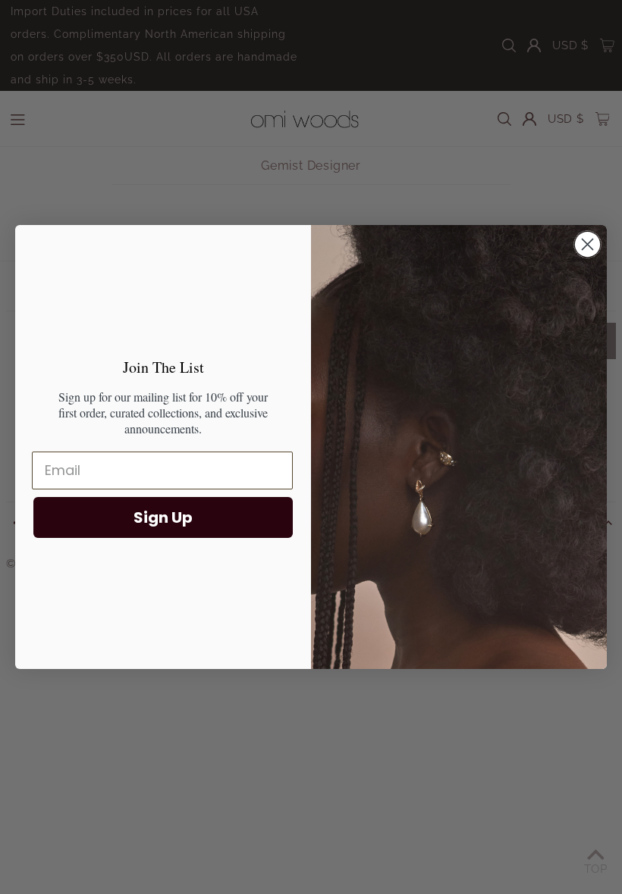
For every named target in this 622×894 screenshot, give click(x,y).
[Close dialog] (587, 244)
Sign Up (163, 517)
